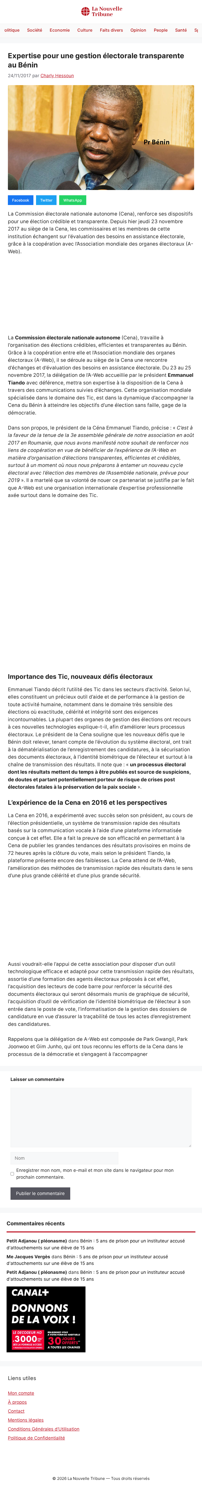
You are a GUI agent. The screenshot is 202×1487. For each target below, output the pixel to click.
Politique (10, 30)
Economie (60, 30)
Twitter (46, 200)
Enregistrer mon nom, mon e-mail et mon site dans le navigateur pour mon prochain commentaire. (95, 1174)
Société (34, 30)
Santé (181, 30)
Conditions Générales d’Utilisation (43, 1429)
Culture (84, 30)
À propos (17, 1402)
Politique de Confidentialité (36, 1438)
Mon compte (21, 1393)
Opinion (138, 30)
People (161, 30)
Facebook (20, 200)
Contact (16, 1411)
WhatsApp (72, 200)
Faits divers (111, 30)
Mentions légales (26, 1420)
